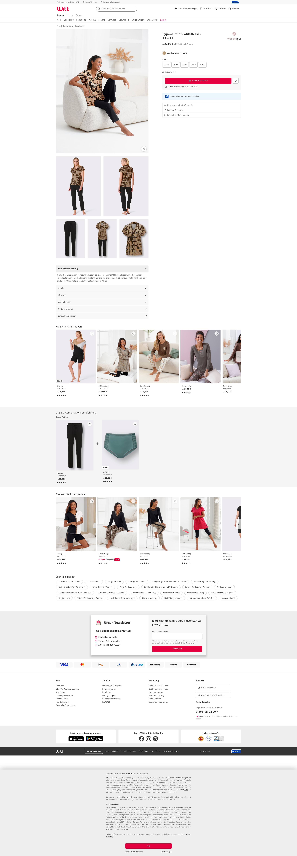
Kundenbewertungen (67, 316)
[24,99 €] (159, 356)
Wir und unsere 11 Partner (116, 777)
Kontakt (200, 680)
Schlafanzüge (80, 26)
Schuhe (101, 20)
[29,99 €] (200, 524)
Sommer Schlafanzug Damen (111, 592)
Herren (70, 15)
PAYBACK (106, 702)
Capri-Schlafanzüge (128, 587)
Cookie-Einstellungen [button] (171, 751)
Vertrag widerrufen (93, 751)
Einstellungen (166, 852)
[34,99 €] (159, 524)
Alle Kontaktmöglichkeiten (212, 695)
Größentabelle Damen (158, 685)
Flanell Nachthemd (171, 592)
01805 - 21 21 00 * (207, 711)
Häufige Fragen (109, 695)
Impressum (143, 751)
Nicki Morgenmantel (173, 598)
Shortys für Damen (136, 581)
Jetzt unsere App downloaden (85, 733)
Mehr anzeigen (190, 643)
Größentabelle (170, 72)
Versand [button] (190, 44)
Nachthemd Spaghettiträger (122, 598)
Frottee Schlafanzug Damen (197, 587)
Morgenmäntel (114, 581)
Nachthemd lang (149, 598)
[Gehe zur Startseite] (63, 8)
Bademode (81, 20)
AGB (107, 751)
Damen (60, 15)
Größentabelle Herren (158, 689)
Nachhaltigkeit (64, 302)
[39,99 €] (117, 356)
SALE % (163, 20)
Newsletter (60, 692)
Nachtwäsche (68, 26)
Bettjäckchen (64, 598)
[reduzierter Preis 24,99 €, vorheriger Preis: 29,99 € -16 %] (117, 524)
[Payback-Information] (236, 751)
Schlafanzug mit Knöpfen (222, 592)
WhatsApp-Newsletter (65, 695)
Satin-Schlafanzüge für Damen (72, 587)
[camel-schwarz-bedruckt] (164, 53)
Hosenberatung (156, 692)
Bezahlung (106, 692)
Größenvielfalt (155, 698)
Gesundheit (123, 20)
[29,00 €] (200, 356)
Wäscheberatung (156, 695)
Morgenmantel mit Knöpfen (202, 598)
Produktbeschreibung (68, 268)
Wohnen (79, 15)
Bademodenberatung (158, 702)
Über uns (60, 685)
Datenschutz (116, 751)
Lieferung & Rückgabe (111, 685)
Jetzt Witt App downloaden (67, 689)
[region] (148, 813)
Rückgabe (62, 295)
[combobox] (121, 8)
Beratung (154, 680)
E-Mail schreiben (207, 688)
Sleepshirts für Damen (102, 587)
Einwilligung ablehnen (134, 852)
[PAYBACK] (235, 2)
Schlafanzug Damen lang (204, 581)
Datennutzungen (181, 777)
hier (186, 790)
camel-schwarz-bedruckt (177, 53)
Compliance (155, 751)
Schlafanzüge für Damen (69, 581)
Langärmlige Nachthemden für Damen (169, 581)
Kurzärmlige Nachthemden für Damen (161, 587)
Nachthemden (94, 581)
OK (148, 846)
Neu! (59, 20)
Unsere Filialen (62, 698)
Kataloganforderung (111, 698)
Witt (58, 680)
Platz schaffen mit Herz (66, 705)
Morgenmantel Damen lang (144, 592)
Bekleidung (69, 20)
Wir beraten (152, 20)
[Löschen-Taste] (135, 9)
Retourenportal (109, 689)
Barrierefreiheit (130, 751)
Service (106, 680)
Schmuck (112, 20)
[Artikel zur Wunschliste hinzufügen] (236, 81)
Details (61, 288)
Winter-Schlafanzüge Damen (89, 598)
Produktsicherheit (65, 309)
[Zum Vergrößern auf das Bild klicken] (144, 149)
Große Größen (137, 20)
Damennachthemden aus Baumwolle (75, 592)
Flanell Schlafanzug (195, 592)
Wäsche (92, 20)
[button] (57, 25)
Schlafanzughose (224, 587)
